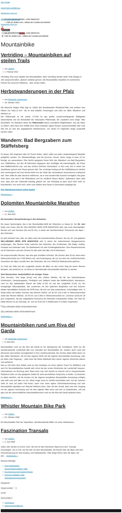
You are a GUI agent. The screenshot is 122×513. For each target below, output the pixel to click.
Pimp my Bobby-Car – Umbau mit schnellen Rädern (28, 22)
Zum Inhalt (5, 2)
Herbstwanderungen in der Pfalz (37, 91)
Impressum (9, 503)
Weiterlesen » (6, 194)
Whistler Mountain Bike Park (33, 406)
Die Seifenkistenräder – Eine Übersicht (22, 19)
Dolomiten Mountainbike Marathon (40, 203)
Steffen (11, 69)
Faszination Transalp (24, 430)
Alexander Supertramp (17, 99)
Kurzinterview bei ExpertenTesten (19, 472)
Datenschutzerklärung (14, 506)
